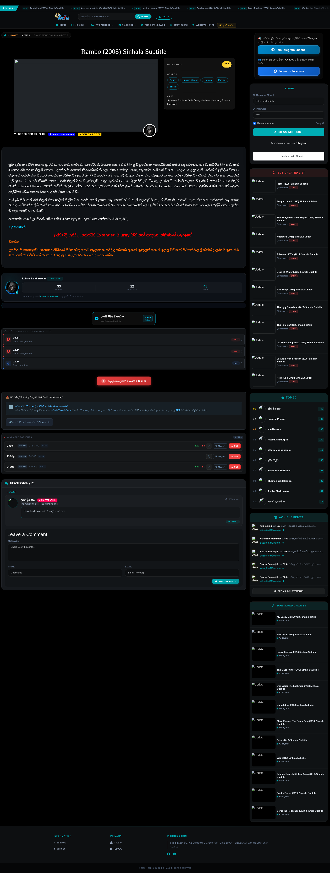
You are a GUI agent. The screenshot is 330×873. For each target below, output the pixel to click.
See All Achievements (290, 591)
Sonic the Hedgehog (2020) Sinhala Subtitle (300, 811)
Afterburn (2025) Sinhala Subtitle (294, 236)
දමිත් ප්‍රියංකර (28, 499)
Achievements (205, 25)
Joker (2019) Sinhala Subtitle (292, 740)
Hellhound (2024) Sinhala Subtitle (294, 378)
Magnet (221, 446)
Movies (79, 25)
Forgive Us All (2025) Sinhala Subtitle (297, 201)
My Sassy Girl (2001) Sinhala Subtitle (296, 617)
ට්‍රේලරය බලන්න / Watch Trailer (127, 380)
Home (63, 25)
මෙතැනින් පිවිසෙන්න (270, 530)
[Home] (5, 35)
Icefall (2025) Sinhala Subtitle (292, 184)
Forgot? (320, 123)
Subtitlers (181, 25)
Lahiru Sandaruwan (62, 134)
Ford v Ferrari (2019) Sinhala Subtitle (296, 793)
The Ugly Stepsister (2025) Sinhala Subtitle (299, 307)
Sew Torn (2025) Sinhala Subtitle (294, 634)
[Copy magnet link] (209, 446)
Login (165, 16)
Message (13, 541)
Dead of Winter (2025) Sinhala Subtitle (297, 272)
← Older (11, 492)
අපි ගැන (61, 848)
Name (11, 567)
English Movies (190, 80)
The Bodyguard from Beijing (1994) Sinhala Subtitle (300, 219)
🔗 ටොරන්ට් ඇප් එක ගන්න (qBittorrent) (29, 422)
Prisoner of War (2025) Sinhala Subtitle (297, 254)
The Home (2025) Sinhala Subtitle (294, 325)
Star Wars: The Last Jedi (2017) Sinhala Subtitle (297, 687)
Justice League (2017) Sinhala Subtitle (146, 8)
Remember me (265, 123)
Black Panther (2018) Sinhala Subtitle (251, 8)
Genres (208, 80)
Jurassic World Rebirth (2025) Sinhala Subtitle (297, 360)
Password (261, 109)
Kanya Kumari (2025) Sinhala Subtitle (296, 652)
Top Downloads (155, 25)
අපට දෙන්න (228, 25)
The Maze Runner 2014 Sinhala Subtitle (298, 669)
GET (236, 446)
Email (128, 567)
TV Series (127, 25)
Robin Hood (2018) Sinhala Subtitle (31, 8)
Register (302, 143)
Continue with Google (292, 156)
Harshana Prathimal (271, 538)
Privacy (118, 842)
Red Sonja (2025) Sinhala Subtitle (294, 289)
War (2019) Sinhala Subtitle (291, 758)
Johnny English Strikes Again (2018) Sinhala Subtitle (300, 775)
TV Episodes (103, 25)
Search (144, 16)
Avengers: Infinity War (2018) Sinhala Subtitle (87, 8)
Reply (234, 522)
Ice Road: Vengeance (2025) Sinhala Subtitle (300, 342)
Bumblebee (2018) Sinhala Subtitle (198, 8)
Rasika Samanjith (269, 551)
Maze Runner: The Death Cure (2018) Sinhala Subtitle (300, 722)
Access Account (288, 132)
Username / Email (265, 95)
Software (61, 842)
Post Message (227, 581)
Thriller (173, 86)
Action (173, 80)
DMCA (118, 848)
